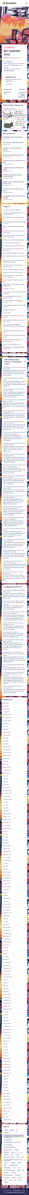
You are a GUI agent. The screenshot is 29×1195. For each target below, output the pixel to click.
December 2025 (7, 714)
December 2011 (7, 1064)
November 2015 (7, 936)
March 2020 (6, 811)
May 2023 (5, 738)
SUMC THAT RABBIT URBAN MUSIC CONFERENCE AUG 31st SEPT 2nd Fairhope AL (14, 326)
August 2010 (6, 1111)
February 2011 (6, 1093)
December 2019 (7, 819)
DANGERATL (6, 1152)
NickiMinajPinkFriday (8, 1175)
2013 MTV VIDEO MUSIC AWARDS (11, 210)
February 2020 (7, 813)
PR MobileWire (9, 3)
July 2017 (5, 892)
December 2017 (7, 878)
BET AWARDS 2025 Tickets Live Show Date (12, 1142)
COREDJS (16, 1149)
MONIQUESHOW (7, 1167)
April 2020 (6, 808)
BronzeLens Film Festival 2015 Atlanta (12, 272)
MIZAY (5, 1165)
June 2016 (5, 921)
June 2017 (5, 895)
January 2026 (6, 711)
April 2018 (5, 869)
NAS (23, 1170)
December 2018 (7, 851)
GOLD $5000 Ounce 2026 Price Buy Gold (13, 189)
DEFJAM (13, 1152)
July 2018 (5, 863)
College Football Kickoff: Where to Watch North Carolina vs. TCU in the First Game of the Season (14, 602)
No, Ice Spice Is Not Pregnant (10, 632)
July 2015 (5, 947)
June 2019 (5, 834)
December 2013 (7, 1000)
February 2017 (6, 898)
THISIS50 (20, 1177)
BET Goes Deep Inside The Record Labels (13, 240)
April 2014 (5, 988)
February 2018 (6, 872)
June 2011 (5, 1081)
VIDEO (10, 1180)
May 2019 (5, 837)
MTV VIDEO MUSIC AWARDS (9, 1170)
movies (14, 1167)
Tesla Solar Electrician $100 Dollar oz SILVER (13, 168)
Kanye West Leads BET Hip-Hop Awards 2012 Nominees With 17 (13, 1160)
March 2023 (6, 744)
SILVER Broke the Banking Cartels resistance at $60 (12, 175)
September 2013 (7, 1009)
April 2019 (5, 840)
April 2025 (6, 729)
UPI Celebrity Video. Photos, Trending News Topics (13, 362)
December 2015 (7, 933)
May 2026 (5, 703)
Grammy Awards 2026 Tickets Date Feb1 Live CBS (14, 196)
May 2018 (5, 866)
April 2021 (5, 781)
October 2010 (6, 1105)
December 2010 (7, 1099)
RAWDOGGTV (10, 77)
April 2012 (5, 1052)
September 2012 (7, 1038)
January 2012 (6, 1061)
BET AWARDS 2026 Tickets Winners (13, 137)
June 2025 (5, 723)
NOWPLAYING (17, 1175)
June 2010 (5, 1116)
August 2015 (6, 945)
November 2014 (7, 971)
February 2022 (7, 767)
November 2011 (7, 1067)
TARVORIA (14, 1177)
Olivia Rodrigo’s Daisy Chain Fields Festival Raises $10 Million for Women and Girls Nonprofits (14, 674)
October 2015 (6, 939)
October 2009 (7, 1119)
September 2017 (7, 886)
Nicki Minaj (13, 1172)
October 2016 (6, 910)
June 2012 (5, 1047)
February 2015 (6, 962)
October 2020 (7, 796)
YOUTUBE (6, 1182)
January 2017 (6, 901)
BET (16, 1130)
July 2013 (5, 1012)
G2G (12, 1154)
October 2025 (7, 720)
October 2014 (6, 974)
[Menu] (26, 3)
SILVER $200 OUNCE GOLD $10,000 (13, 155)
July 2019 (5, 831)
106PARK (11, 1130)
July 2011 (5, 1079)
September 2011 (7, 1073)
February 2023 (7, 746)
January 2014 (6, 997)
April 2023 (6, 741)
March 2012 (6, 1055)
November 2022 (7, 752)
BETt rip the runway (8, 1149)
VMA (15, 1180)
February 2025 (7, 732)
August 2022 (6, 758)
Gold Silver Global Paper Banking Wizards (12, 148)
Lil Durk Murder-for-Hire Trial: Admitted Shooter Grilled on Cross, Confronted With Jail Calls (14, 653)
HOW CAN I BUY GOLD (8, 289)
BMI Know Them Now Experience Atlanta (13, 269)
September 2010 (7, 1108)
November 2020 (7, 793)
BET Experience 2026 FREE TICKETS (13, 142)
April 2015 (5, 956)
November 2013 (7, 1003)
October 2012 (6, 1035)
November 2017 (7, 880)
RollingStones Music (12, 587)
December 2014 (7, 968)
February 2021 (6, 787)
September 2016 (7, 913)
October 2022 (7, 755)
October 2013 (6, 1006)
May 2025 (5, 726)
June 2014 (5, 982)
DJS (21, 1152)
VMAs (19, 1180)
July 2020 (5, 802)
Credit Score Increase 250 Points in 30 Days (14, 161)
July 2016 (5, 918)
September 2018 (7, 860)
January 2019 (6, 848)
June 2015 (5, 950)
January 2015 (6, 965)
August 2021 (6, 773)
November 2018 (7, 854)
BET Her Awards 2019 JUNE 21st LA (12, 243)
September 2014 (7, 977)
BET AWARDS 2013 (7, 1140)
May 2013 (5, 1017)
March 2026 (6, 709)
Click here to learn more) (9, 108)
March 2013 (6, 1020)
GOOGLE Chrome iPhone (9, 1157)
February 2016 (6, 927)
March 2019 (6, 843)
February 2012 (6, 1058)
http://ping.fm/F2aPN (9, 70)
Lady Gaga (6, 1162)
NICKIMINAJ (6, 1172)
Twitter (5, 1180)
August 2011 (6, 1076)
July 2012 (5, 1044)
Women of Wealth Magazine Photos (12, 344)
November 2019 (7, 822)
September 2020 (7, 799)
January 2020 (6, 816)
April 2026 (6, 706)
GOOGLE (17, 1154)
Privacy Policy (6, 312)
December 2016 (7, 904)
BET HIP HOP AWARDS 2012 (9, 1147)
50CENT (6, 1130)
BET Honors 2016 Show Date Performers (13, 245)
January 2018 (6, 875)
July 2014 (5, 980)
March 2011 (6, 1090)
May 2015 (5, 953)
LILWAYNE (13, 1162)
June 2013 (5, 1014)
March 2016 (6, 924)
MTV (19, 1167)
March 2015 (6, 959)
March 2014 (6, 991)
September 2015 (7, 942)
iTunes (17, 1157)
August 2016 (6, 915)
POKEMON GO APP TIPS (9, 310)
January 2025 (6, 735)
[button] (8, 84)
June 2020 (5, 805)
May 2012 (5, 1049)
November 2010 (7, 1102)
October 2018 (6, 857)
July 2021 (5, 776)
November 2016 (7, 907)
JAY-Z (22, 1157)
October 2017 (6, 883)
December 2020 (7, 790)
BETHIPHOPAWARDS (8, 1144)
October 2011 (6, 1070)
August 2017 (6, 889)
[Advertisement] (14, 23)
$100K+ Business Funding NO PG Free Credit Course (13, 182)
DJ (17, 1152)
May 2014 (5, 985)
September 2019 (7, 828)
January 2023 (6, 749)
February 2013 (6, 1023)
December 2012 (7, 1029)
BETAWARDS (6, 1132)
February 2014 (7, 994)
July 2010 (5, 1114)
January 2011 (6, 1096)
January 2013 (6, 1026)
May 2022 (5, 764)
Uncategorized (9, 47)
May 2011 (5, 1084)
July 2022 (5, 761)
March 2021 (6, 784)
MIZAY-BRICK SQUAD (13, 1165)
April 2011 (5, 1087)
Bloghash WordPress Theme (17, 1192)
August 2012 (6, 1041)
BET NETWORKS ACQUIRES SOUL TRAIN (13, 253)
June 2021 (5, 779)
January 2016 (6, 930)
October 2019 (6, 825)
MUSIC (18, 1170)
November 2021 (7, 770)
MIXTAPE (19, 1162)
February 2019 (6, 846)
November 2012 (7, 1032)
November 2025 (7, 717)
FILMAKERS (6, 1154)
